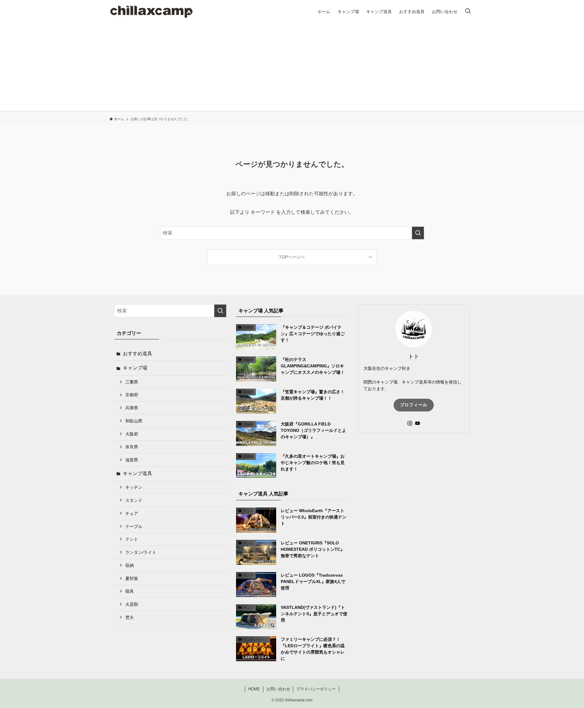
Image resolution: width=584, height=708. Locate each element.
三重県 (131, 382)
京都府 (131, 394)
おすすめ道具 (137, 353)
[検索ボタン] (467, 11)
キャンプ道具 (137, 473)
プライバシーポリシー (316, 689)
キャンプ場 (135, 367)
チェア (131, 513)
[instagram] (410, 423)
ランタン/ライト (140, 552)
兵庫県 (131, 407)
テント (131, 539)
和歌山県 (133, 420)
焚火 (129, 617)
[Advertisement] (291, 68)
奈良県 (131, 446)
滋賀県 (131, 459)
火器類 (131, 604)
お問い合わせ (278, 689)
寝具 (129, 591)
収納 (129, 565)
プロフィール (413, 404)
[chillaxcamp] (151, 11)
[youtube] (418, 423)
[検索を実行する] (418, 233)
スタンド (133, 500)
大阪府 (131, 434)
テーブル (133, 526)
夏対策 (131, 578)
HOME (254, 689)
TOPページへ (292, 257)
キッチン (133, 487)
